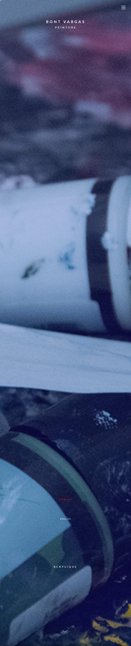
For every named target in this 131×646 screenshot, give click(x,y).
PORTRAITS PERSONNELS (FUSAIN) (65, 143)
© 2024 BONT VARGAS (43, 640)
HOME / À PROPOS (65, 107)
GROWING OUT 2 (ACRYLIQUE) (65, 112)
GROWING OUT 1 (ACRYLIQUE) (65, 110)
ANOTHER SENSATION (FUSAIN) (65, 138)
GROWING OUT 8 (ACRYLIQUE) (65, 128)
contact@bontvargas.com (65, 637)
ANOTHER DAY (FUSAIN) (65, 136)
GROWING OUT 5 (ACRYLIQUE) (65, 120)
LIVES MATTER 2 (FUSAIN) (65, 133)
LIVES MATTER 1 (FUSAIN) (65, 130)
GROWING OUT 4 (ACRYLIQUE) (65, 118)
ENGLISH (65, 519)
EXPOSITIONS (65, 146)
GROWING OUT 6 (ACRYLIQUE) (65, 123)
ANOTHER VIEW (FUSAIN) (65, 141)
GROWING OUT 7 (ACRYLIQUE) (65, 125)
